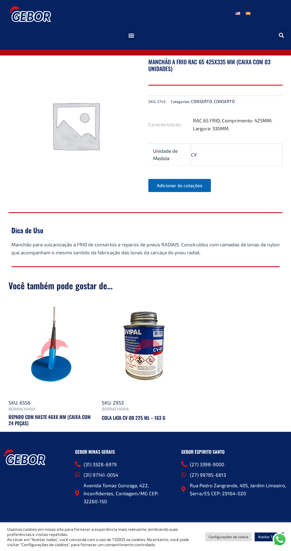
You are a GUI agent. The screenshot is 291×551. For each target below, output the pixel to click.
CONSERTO (201, 101)
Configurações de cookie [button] (228, 537)
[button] (131, 35)
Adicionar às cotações (179, 185)
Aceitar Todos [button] (269, 537)
